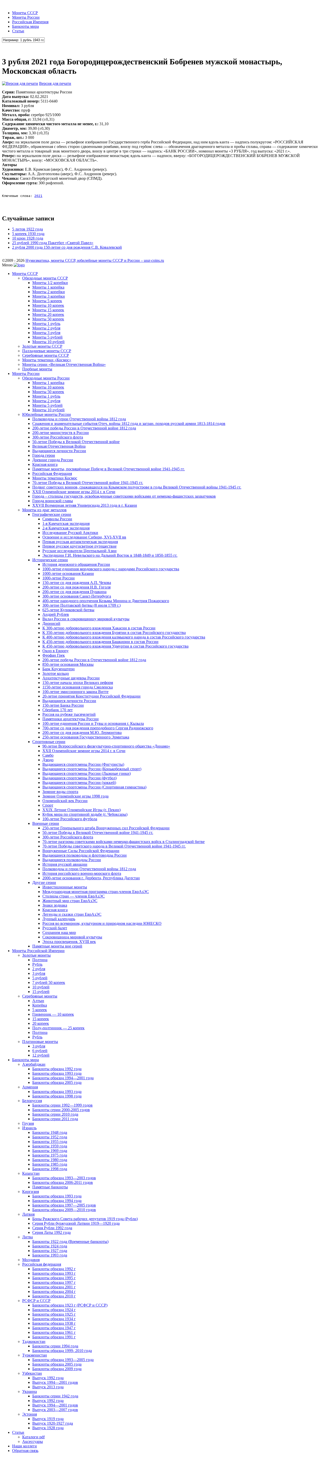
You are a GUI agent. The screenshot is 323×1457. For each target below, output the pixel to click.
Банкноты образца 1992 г (54, 1269)
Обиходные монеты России (46, 378)
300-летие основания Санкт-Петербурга (76, 596)
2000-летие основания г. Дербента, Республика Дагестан (91, 878)
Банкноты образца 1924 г (54, 1310)
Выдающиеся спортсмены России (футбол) (79, 778)
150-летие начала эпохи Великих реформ (77, 682)
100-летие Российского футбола (69, 819)
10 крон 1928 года (27, 238)
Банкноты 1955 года (49, 1141)
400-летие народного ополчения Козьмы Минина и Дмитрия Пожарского (105, 601)
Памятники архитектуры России (70, 719)
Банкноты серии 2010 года (55, 1114)
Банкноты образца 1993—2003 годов (64, 1178)
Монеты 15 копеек (48, 310)
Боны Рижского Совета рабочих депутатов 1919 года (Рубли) (85, 1219)
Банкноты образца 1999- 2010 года (62, 1350)
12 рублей (40, 1055)
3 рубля (38, 973)
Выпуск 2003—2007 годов (55, 1410)
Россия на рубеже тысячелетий (69, 714)
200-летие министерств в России (60, 432)
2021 (38, 196)
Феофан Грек (53, 655)
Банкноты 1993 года (49, 1255)
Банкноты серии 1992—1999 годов (62, 1105)
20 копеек (40, 1023)
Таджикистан (33, 1341)
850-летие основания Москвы (68, 664)
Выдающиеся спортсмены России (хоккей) (79, 782)
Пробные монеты (37, 369)
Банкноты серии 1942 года (55, 1396)
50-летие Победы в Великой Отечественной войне (76, 442)
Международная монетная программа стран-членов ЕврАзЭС (95, 891)
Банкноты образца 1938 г (54, 1323)
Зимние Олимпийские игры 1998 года (75, 796)
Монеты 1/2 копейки (50, 282)
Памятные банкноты (50, 1187)
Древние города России (52, 460)
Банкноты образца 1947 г (54, 1328)
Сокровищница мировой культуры (72, 937)
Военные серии (45, 823)
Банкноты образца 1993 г (54, 1273)
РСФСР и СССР (36, 1300)
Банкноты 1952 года (49, 1137)
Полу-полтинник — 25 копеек (58, 1028)
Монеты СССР (25, 13)
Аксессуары (32, 1441)
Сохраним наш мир (59, 932)
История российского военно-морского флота (81, 873)
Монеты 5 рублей (47, 337)
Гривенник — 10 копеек (53, 1014)
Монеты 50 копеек (48, 319)
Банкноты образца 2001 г (54, 1287)
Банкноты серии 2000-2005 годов (61, 1110)
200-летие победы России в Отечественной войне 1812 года (84, 428)
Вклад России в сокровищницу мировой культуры (85, 619)
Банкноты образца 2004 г (54, 1291)
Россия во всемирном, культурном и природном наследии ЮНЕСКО (102, 923)
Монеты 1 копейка (48, 287)
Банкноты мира (25, 26)
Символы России (57, 519)
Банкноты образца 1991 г (54, 1337)
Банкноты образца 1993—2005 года (63, 1360)
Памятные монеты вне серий (57, 946)
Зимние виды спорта (60, 791)
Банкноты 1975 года (49, 1155)
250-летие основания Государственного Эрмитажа (85, 737)
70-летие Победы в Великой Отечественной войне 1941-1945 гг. (87, 482)
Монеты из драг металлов (44, 510)
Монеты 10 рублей (48, 342)
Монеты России (26, 17)
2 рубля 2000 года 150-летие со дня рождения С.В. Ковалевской (67, 247)
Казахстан (31, 1173)
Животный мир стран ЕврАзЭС (69, 901)
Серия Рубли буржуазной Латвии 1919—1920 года (76, 1223)
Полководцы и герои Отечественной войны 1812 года (79, 419)
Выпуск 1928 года (48, 1428)
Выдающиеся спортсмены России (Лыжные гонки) (86, 773)
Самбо (47, 755)
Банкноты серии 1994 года (55, 1346)
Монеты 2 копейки (48, 292)
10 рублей (40, 987)
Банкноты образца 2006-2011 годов (62, 1182)
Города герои (43, 455)
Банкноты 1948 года (49, 1132)
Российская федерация (41, 1264)
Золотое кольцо (55, 673)
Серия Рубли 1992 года (52, 1228)
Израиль (29, 1128)
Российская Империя (30, 22)
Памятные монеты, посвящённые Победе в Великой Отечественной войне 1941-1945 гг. (108, 469)
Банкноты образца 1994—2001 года (63, 1078)
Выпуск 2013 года (48, 1387)
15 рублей (40, 991)
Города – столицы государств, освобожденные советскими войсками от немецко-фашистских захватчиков (124, 496)
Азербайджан (33, 1064)
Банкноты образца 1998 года (57, 1096)
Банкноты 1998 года (49, 1169)
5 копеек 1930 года (28, 234)
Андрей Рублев (55, 614)
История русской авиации (64, 864)
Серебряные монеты (39, 996)
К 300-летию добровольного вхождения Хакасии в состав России (98, 628)
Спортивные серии (48, 741)
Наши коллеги (24, 1446)
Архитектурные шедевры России (71, 678)
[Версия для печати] (20, 83)
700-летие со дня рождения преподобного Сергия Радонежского (97, 728)
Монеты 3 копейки (48, 296)
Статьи (18, 31)
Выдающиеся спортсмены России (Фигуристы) (83, 764)
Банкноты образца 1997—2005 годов (64, 1205)
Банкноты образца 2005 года (57, 1082)
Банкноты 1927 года (49, 1250)
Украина (29, 1391)
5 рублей (39, 978)
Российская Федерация (52, 473)
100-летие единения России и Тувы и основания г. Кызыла (93, 723)
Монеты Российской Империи (38, 951)
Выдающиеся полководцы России (71, 860)
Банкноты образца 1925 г (54, 1314)
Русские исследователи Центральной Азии (79, 551)
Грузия (28, 1123)
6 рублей (39, 1051)
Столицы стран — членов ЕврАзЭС (73, 896)
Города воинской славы (52, 501)
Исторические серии (50, 560)
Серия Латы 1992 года (51, 1232)
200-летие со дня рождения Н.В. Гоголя (76, 587)
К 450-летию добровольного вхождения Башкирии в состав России (100, 642)
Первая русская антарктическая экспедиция (80, 542)
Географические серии (51, 514)
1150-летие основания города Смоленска (77, 687)
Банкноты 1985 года (49, 1164)
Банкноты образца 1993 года (57, 1073)
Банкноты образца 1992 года (57, 1069)
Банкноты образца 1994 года (57, 1200)
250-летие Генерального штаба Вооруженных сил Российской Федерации (106, 828)
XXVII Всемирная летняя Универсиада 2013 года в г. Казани (84, 505)
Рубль (37, 964)
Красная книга (45, 464)
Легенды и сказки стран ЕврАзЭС (71, 914)
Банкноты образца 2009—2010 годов (64, 1210)
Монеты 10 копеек (48, 305)
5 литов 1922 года (27, 229)
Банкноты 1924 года (49, 1246)
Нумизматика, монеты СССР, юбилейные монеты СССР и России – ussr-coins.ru (94, 260)
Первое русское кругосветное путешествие (79, 546)
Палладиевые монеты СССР (46, 351)
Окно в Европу (55, 651)
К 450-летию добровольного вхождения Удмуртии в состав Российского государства (115, 646)
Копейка (39, 1005)
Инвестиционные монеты (64, 887)
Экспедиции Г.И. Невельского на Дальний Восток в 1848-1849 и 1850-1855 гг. (109, 555)
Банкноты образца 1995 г (54, 1278)
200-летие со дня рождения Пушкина (74, 592)
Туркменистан (34, 1355)
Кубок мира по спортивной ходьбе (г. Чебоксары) (84, 814)
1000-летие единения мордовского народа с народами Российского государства (110, 569)
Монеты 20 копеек (48, 314)
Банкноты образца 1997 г (54, 1282)
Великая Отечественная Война (59, 446)
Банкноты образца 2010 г (54, 1296)
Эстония (29, 1414)
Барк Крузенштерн (58, 669)
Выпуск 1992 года (48, 1378)
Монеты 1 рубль (46, 323)
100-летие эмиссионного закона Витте (75, 691)
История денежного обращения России (76, 564)
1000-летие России (58, 578)
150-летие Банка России (63, 705)
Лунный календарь (58, 919)
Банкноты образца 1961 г (54, 1332)
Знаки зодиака (54, 905)
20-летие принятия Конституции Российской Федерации (91, 696)
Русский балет (54, 928)
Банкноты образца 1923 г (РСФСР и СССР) (69, 1305)
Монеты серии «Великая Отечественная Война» (64, 364)
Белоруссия (32, 1100)
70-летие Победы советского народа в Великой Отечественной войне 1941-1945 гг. (114, 846)
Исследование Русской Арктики (70, 532)
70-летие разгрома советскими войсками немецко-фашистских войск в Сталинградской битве (123, 841)
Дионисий (51, 623)
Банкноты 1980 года (49, 1160)
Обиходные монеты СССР (45, 278)
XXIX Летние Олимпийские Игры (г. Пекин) (81, 810)
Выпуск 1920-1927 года (52, 1423)
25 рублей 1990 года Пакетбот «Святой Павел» (52, 243)
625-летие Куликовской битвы (68, 610)
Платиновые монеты (40, 1041)
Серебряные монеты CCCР (45, 355)
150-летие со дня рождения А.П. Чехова (76, 582)
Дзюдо (47, 760)
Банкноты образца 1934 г (54, 1319)
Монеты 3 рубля (46, 332)
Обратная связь (25, 1450)
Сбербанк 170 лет (57, 710)
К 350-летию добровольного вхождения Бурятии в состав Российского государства (114, 632)
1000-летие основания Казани (68, 573)
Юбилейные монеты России (46, 414)
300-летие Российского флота (57, 437)
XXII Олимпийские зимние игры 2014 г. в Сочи (73, 492)
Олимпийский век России (65, 801)
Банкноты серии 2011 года (55, 1119)
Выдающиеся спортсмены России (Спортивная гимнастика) (94, 787)
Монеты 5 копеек (47, 301)
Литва (27, 1237)
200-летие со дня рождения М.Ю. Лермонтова (82, 732)
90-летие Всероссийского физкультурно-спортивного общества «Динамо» (106, 746)
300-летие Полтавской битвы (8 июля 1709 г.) (81, 605)
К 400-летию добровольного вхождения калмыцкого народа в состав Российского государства (123, 637)
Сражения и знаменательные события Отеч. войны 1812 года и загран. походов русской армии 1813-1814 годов (128, 423)
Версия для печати (55, 83)
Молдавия (31, 1260)
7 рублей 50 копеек (48, 982)
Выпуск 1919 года (48, 1419)
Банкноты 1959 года (49, 1146)
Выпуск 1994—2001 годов (55, 1382)
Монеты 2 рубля (46, 328)
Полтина (39, 960)
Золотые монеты (36, 955)
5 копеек (39, 1010)
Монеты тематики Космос (54, 478)
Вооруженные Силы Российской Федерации (80, 851)
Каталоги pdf (33, 1437)
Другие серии (44, 882)
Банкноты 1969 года (49, 1150)
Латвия (28, 1214)
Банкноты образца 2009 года (57, 1369)
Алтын (38, 1001)
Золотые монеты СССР (42, 346)
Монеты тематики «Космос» (46, 360)
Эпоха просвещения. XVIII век (69, 941)
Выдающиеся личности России (59, 451)
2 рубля (38, 969)
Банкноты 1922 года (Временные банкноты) (70, 1241)
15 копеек (40, 1019)
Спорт (47, 805)
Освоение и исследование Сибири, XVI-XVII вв (84, 537)
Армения (30, 1087)
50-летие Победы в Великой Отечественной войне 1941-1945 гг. (97, 832)
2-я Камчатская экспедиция (66, 528)
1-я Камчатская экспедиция (66, 523)
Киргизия (30, 1191)
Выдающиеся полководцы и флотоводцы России (84, 855)
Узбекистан (32, 1373)
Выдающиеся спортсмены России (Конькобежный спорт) (91, 769)
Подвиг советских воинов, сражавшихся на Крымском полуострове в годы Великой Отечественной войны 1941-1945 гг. (136, 487)
